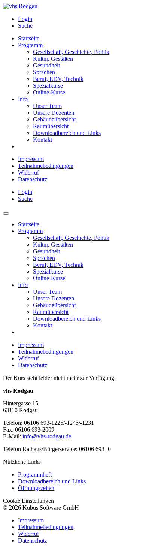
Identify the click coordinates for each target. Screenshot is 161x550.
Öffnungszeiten (36, 488)
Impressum (31, 159)
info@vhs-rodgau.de (46, 436)
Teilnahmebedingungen (45, 166)
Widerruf (28, 172)
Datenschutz (32, 179)
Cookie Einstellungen (28, 501)
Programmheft (35, 474)
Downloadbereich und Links (52, 481)
